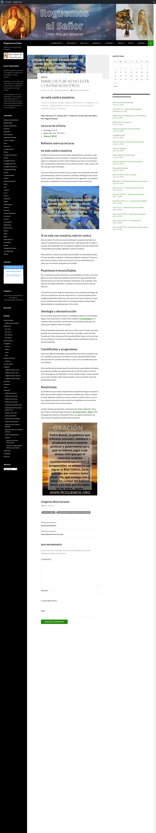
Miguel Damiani (63, 90)
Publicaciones (8, 341)
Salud (5, 234)
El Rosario (109, 43)
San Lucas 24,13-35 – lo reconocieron (127, 220)
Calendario (7, 451)
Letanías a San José (11, 413)
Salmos (6, 231)
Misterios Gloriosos (11, 399)
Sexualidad (7, 242)
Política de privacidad (12, 323)
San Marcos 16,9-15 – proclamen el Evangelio (130, 201)
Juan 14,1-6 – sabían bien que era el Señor (128, 207)
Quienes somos (56, 43)
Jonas (5, 184)
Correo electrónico (49, 600)
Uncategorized (8, 251)
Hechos (6, 178)
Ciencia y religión (9, 140)
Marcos (44, 77)
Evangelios (96, 43)
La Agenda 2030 (119, 135)
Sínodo (6, 245)
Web (43, 611)
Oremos (120, 43)
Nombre (45, 590)
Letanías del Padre (10, 416)
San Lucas (8, 332)
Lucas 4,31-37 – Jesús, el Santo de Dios (127, 109)
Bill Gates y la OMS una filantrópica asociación (130, 181)
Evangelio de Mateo (10, 169)
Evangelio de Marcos (10, 166)
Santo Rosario (8, 239)
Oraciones (7, 216)
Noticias (6, 207)
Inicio (5, 387)
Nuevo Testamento (10, 213)
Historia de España (9, 181)
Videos (130, 43)
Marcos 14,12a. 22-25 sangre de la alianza (128, 142)
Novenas (6, 210)
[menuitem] (2, 2)
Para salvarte (8, 222)
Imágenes (141, 43)
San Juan (7, 329)
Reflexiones (71, 43)
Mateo (6, 201)
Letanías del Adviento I (12, 435)
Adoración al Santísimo (11, 120)
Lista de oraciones (9, 358)
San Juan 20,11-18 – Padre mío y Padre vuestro (130, 227)
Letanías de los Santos (12, 421)
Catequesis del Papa (10, 137)
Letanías (6, 190)
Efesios (6, 152)
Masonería (7, 199)
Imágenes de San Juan (12, 373)
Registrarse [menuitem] (17, 2)
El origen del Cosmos (10, 155)
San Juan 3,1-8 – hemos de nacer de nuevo (128, 188)
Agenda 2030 (8, 123)
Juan (5, 187)
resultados (7, 454)
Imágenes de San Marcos (12, 376)
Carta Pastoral (8, 134)
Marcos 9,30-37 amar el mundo (124, 175)
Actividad (7, 381)
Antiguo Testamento (10, 126)
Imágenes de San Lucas (12, 370)
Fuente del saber (9, 175)
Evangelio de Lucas (10, 164)
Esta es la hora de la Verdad (123, 102)
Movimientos (8, 204)
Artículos (84, 43)
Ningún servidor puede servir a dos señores (74, 512)
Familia (6, 172)
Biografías (7, 132)
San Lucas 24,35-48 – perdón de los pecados (129, 214)
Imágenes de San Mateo (12, 378)
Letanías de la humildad (12, 419)
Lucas (5, 193)
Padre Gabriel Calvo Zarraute (52, 532)
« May (115, 86)
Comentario (46, 559)
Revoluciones (8, 228)
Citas (5, 143)
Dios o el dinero (48, 512)
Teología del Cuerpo (10, 248)
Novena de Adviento (48, 524)
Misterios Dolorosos (11, 396)
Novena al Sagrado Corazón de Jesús (126, 129)
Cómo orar (7, 146)
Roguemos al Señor (13, 43)
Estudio (6, 158)
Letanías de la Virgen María (13, 405)
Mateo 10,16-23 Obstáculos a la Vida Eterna (129, 116)
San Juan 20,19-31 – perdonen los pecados (129, 194)
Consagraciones (9, 149)
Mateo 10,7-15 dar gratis (122, 122)
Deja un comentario (81, 90)
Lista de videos (8, 364)
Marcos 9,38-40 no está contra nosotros (128, 161)
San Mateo (8, 338)
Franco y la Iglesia (119, 148)
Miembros (7, 384)
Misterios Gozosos (11, 393)
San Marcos (8, 335)
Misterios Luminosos (11, 402)
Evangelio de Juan (9, 161)
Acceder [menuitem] (8, 2)
